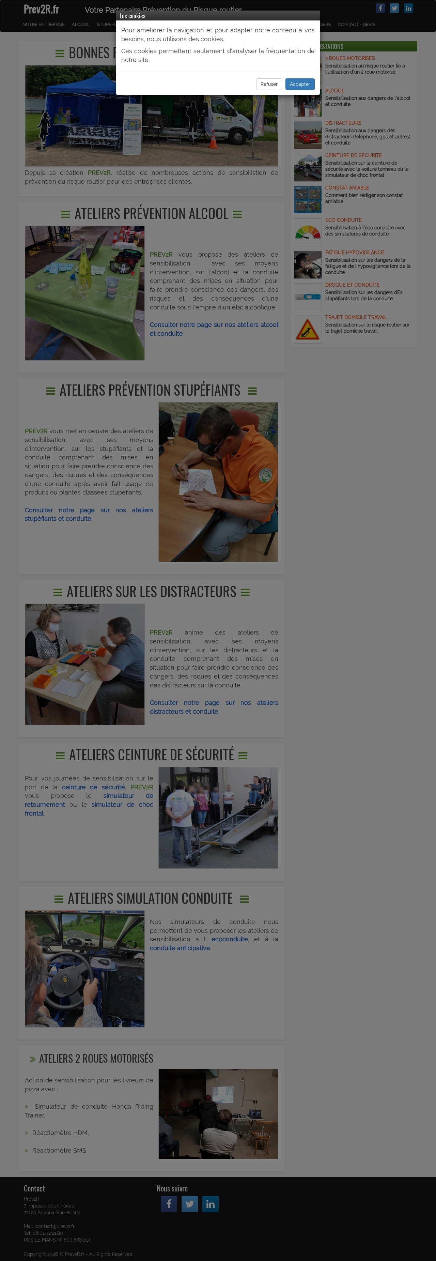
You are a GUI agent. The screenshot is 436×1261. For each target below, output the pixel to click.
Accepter (300, 84)
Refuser (269, 84)
